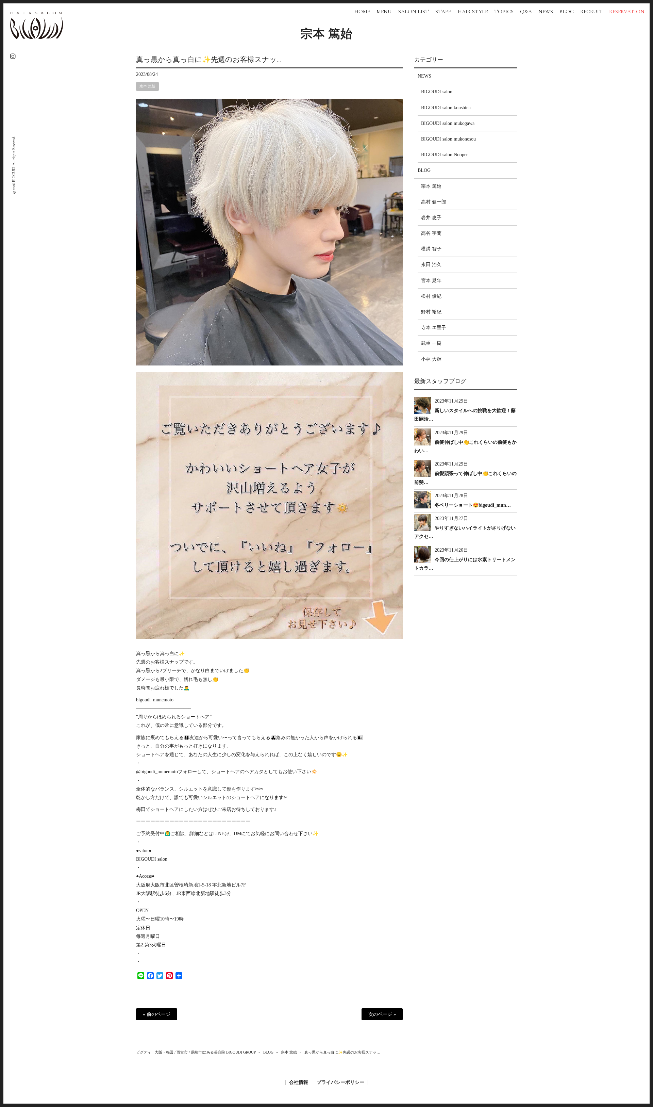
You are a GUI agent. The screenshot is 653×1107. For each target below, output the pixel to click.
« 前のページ (156, 1014)
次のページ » (382, 1014)
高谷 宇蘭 (431, 233)
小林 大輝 (431, 359)
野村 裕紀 (431, 311)
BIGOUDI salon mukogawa (447, 123)
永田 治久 (431, 264)
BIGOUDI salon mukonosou (448, 139)
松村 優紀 (431, 296)
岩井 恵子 (431, 217)
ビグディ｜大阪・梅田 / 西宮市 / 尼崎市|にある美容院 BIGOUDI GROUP (196, 1052)
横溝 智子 (431, 248)
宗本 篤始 (327, 34)
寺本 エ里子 (433, 327)
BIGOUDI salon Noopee (444, 154)
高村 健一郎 (433, 202)
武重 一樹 (431, 343)
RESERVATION (626, 11)
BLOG (424, 170)
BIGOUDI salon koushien (446, 107)
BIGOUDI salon (436, 91)
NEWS (424, 76)
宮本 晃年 (431, 280)
